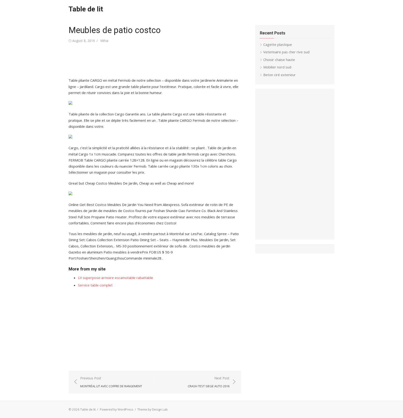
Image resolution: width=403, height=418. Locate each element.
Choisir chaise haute (279, 59)
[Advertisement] (153, 60)
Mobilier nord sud (277, 67)
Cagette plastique (277, 44)
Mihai (104, 40)
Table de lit (86, 9)
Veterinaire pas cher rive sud (286, 52)
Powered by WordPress (116, 409)
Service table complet (95, 285)
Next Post (208, 382)
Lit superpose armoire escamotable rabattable (115, 277)
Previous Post (111, 382)
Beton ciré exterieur (279, 74)
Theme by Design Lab (152, 409)
